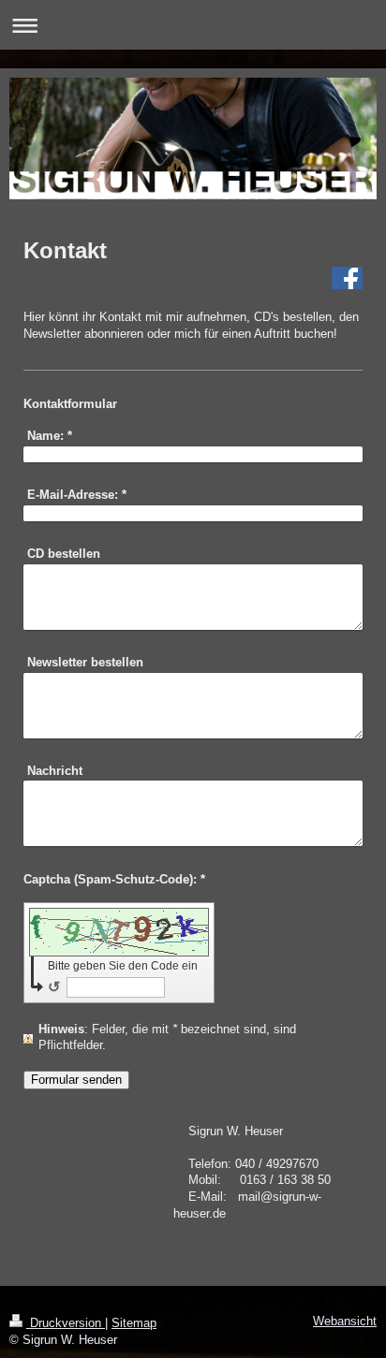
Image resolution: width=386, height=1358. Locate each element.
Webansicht (345, 1321)
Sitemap (133, 1323)
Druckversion (65, 1323)
